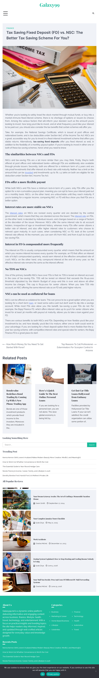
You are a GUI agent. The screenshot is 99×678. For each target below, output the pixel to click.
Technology (78, 616)
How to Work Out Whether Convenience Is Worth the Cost (25, 462)
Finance (10, 28)
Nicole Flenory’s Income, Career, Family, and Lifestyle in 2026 (26, 471)
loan (31, 303)
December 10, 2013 (58, 542)
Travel (76, 629)
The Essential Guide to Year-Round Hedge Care (21, 466)
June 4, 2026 (53, 564)
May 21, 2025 (53, 521)
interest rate (80, 216)
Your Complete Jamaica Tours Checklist (49, 516)
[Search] (93, 13)
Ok (43, 674)
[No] (95, 671)
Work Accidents (39, 537)
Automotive (78, 625)
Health (76, 621)
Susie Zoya (39, 521)
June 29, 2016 (56, 584)
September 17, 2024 (56, 501)
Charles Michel (41, 542)
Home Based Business (60, 621)
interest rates (16, 213)
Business (54, 612)
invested (29, 172)
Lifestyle (54, 625)
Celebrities (55, 629)
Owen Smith (40, 501)
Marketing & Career (59, 616)
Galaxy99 (50, 5)
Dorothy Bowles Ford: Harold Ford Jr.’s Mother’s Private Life (25, 475)
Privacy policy (53, 674)
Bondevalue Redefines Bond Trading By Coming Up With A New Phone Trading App (16, 397)
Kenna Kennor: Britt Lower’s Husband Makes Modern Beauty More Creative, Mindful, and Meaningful (42, 457)
